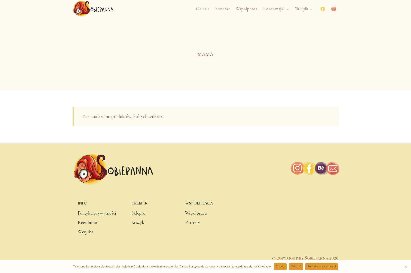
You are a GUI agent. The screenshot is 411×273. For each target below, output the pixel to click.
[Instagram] (333, 9)
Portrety (192, 222)
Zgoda (280, 266)
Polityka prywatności (97, 213)
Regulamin (88, 222)
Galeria (203, 9)
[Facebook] (323, 9)
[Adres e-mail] (332, 168)
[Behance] (321, 168)
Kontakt (222, 9)
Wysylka (85, 232)
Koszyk (137, 222)
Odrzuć (296, 266)
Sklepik (138, 213)
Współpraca (246, 9)
